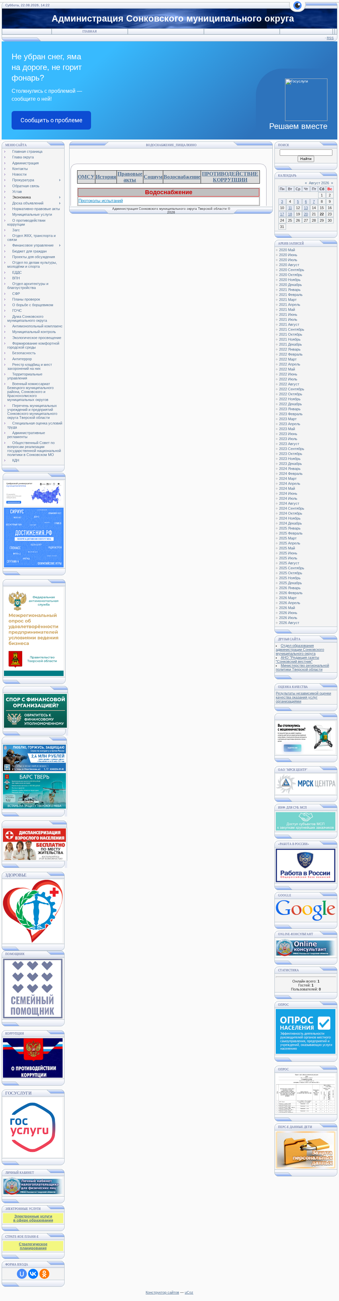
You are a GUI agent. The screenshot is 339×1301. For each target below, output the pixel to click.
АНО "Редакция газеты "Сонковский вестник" (297, 659)
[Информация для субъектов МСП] (305, 829)
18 (290, 214)
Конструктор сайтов (162, 1292)
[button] (297, 9)
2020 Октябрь (290, 275)
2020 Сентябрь (291, 270)
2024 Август (289, 503)
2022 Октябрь (290, 394)
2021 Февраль (291, 295)
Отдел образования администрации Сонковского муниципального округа (300, 649)
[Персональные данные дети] (305, 1167)
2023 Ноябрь (290, 459)
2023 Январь (290, 409)
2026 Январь (290, 588)
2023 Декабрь (290, 464)
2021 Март (288, 300)
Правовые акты (130, 177)
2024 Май (287, 488)
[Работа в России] (305, 881)
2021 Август (289, 324)
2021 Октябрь (290, 334)
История (106, 177)
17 (282, 214)
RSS (330, 38)
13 (306, 208)
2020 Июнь (288, 255)
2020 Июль (288, 260)
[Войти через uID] (22, 1274)
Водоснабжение (182, 177)
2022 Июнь (288, 374)
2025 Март (288, 538)
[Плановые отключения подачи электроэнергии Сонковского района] (305, 793)
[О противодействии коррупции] (33, 1056)
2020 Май (287, 250)
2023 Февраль (291, 414)
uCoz (189, 1292)
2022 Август (289, 384)
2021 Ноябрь (290, 339)
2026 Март (288, 598)
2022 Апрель (289, 364)
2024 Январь (290, 469)
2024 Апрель (289, 483)
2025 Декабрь (290, 583)
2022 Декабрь (290, 404)
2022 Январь (290, 349)
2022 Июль (288, 379)
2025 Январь (290, 528)
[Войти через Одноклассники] (44, 1274)
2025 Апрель (289, 543)
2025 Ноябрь (290, 578)
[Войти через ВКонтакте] (33, 1274)
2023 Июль (288, 439)
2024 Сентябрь (291, 508)
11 (290, 208)
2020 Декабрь (290, 285)
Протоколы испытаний (100, 200)
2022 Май (287, 369)
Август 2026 (319, 183)
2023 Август (289, 444)
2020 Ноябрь (290, 280)
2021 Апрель (289, 305)
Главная (89, 31)
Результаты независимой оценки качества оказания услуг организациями (303, 697)
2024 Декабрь (290, 523)
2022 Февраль (291, 354)
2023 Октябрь (290, 454)
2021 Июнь (288, 314)
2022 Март (288, 359)
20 (306, 214)
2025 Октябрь (290, 573)
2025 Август (289, 563)
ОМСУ (86, 177)
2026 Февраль (291, 593)
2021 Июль (288, 319)
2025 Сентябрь (291, 568)
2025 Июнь (288, 553)
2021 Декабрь (290, 344)
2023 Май (287, 429)
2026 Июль (288, 618)
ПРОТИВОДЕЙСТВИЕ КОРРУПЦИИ (230, 177)
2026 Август (289, 623)
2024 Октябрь (290, 513)
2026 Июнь (288, 613)
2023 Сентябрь (291, 449)
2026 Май (287, 608)
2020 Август (289, 265)
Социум (153, 177)
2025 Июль (288, 558)
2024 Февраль (291, 474)
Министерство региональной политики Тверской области (302, 667)
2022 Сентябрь (291, 389)
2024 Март (288, 479)
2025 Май (287, 548)
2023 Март (288, 419)
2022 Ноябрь (290, 399)
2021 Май (287, 309)
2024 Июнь (288, 493)
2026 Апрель (289, 603)
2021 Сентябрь (291, 329)
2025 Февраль (291, 533)
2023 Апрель (289, 424)
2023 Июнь (288, 434)
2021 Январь (290, 290)
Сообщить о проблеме (51, 120)
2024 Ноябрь (290, 518)
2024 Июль (288, 498)
